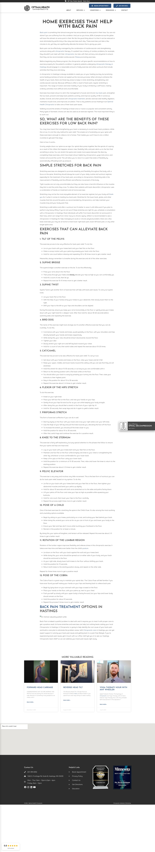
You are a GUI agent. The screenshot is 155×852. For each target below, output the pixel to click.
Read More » (30, 702)
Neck (75, 693)
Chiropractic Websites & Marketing (122, 803)
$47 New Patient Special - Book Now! (79, 1)
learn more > (132, 428)
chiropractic (59, 51)
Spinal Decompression (140, 426)
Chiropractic (103, 696)
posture (85, 548)
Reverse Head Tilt (73, 687)
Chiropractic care (89, 630)
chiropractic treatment (76, 99)
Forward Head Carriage (40, 687)
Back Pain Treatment (60, 607)
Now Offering (133, 424)
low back (99, 93)
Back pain (43, 32)
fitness (77, 57)
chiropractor (69, 54)
